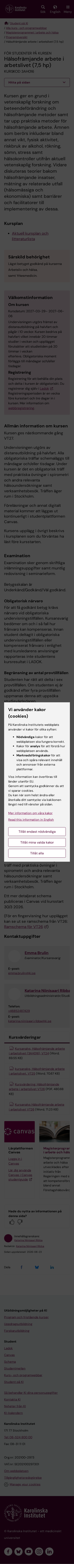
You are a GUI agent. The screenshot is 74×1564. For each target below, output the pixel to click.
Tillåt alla (37, 853)
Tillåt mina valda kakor (37, 842)
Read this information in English (31, 820)
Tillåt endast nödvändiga (37, 831)
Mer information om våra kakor (30, 813)
